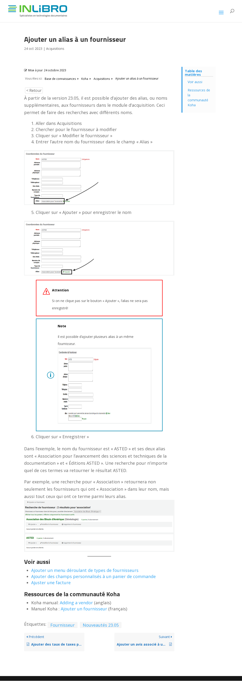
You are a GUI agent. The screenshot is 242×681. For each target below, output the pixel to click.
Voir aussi (195, 82)
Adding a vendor (76, 602)
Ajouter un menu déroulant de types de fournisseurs (84, 570)
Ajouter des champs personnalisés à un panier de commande (93, 576)
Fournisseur (62, 625)
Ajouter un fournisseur (84, 609)
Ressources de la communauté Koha (199, 97)
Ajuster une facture (51, 582)
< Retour (34, 90)
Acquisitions (55, 48)
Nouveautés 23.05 (101, 625)
